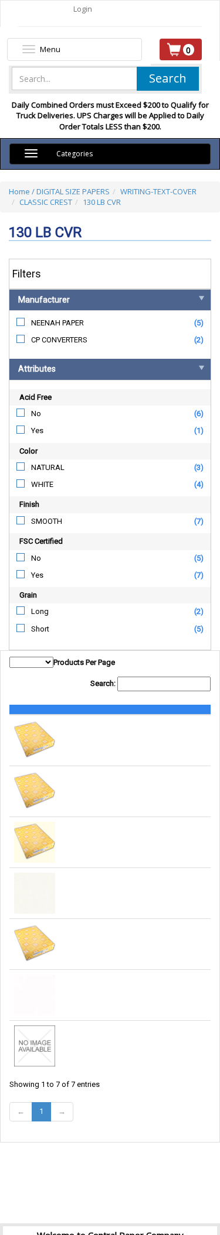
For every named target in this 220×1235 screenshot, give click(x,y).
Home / (22, 191)
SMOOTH (46, 521)
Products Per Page (84, 662)
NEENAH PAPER (57, 322)
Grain (28, 595)
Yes (37, 430)
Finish (29, 504)
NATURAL (48, 467)
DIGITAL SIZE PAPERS (73, 191)
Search (168, 78)
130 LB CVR (102, 202)
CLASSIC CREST (45, 202)
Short (40, 629)
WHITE (42, 484)
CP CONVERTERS (59, 339)
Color (28, 451)
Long (40, 611)
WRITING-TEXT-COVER (158, 191)
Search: (103, 683)
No (36, 413)
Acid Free (35, 397)
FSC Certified (41, 541)
